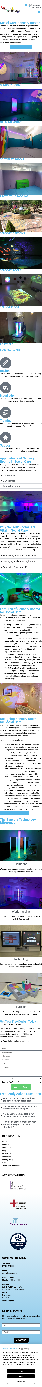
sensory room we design (14, 771)
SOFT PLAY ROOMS (12, 159)
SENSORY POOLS (10, 270)
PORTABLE (6, 344)
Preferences (21, 1382)
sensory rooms (16, 547)
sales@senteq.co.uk (10, 1273)
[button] (39, 12)
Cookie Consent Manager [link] (11, 1348)
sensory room (20, 758)
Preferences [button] (30, 1364)
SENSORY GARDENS (12, 233)
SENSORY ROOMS (11, 85)
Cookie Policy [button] (17, 1362)
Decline (21, 1376)
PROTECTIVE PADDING (14, 196)
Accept (21, 1371)
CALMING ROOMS (11, 122)
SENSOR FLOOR (9, 307)
